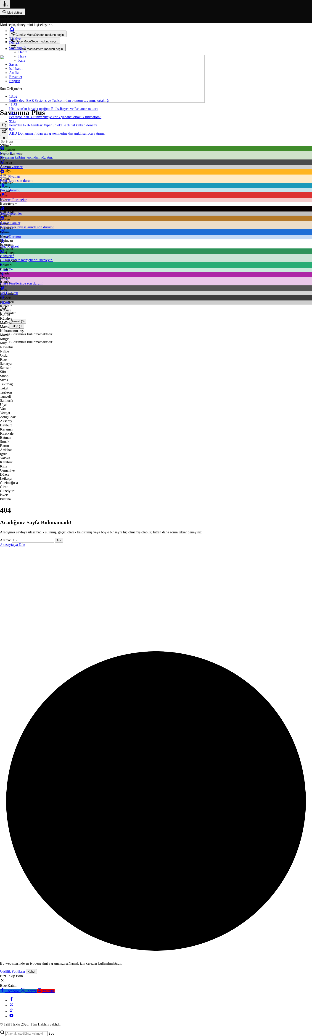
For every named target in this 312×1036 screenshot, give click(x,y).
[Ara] (4, 125)
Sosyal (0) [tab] (17, 321)
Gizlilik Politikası (12, 971)
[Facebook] (11, 1000)
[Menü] (5, 4)
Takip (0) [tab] (16, 326)
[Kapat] (4, 138)
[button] (4, 131)
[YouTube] (11, 1016)
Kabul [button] (31, 971)
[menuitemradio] (37, 34)
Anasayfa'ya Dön (12, 545)
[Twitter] (11, 1005)
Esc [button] (51, 1033)
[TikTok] (11, 1011)
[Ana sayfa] (12, 31)
